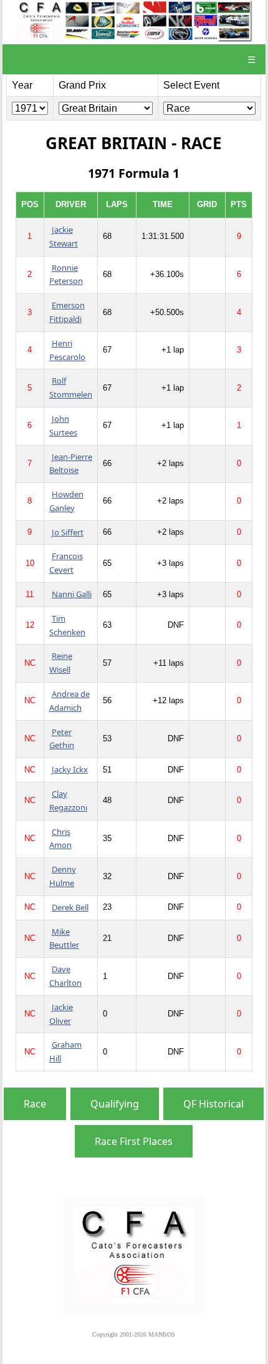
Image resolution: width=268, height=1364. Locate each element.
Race (35, 1104)
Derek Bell (70, 907)
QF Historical (213, 1104)
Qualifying (114, 1104)
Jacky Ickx (70, 769)
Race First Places (134, 1141)
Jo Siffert (68, 532)
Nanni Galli (72, 594)
